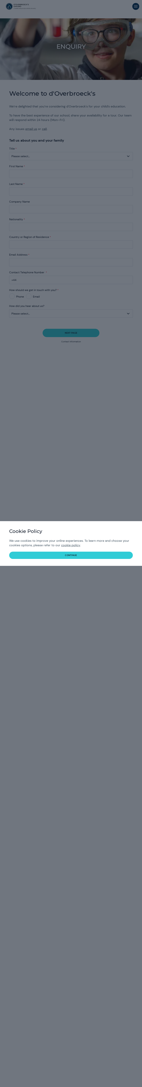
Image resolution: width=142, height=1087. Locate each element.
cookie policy (70, 545)
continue (71, 555)
